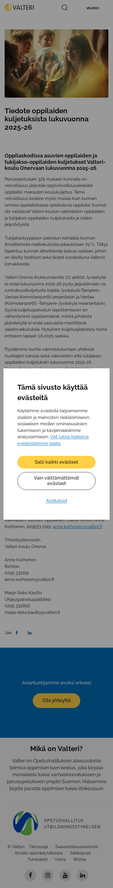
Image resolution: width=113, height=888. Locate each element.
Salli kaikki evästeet (56, 462)
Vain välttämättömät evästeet (56, 480)
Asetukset (56, 501)
